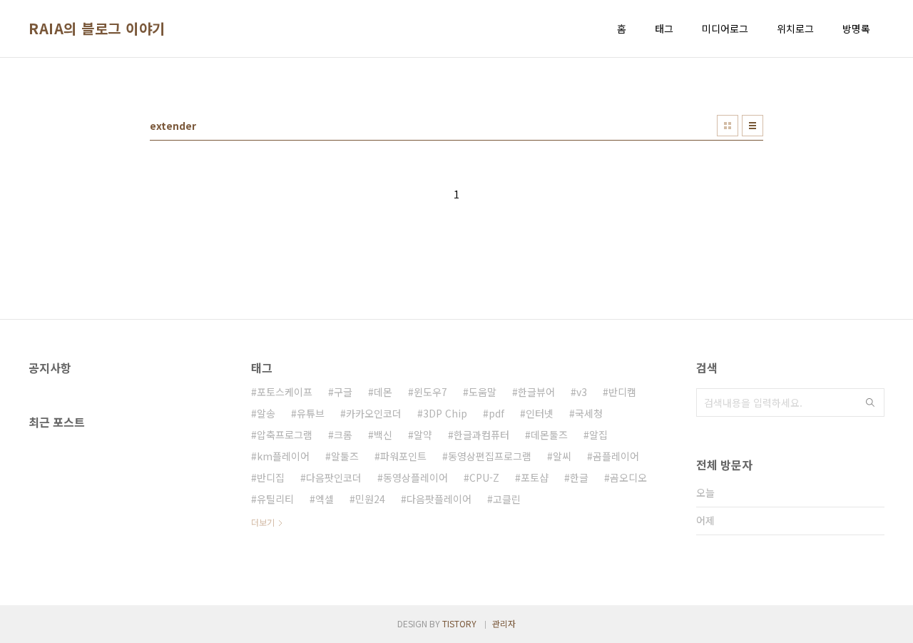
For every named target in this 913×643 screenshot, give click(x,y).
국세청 (589, 413)
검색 (870, 402)
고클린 (507, 499)
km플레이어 (283, 456)
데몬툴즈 (549, 434)
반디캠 (622, 392)
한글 (579, 477)
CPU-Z (484, 477)
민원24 (370, 499)
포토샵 (535, 477)
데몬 (383, 392)
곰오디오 (628, 477)
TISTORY (459, 623)
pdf (496, 413)
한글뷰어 (536, 392)
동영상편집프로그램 (489, 456)
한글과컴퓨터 (481, 434)
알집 (598, 434)
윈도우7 (430, 392)
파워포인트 (403, 456)
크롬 (343, 434)
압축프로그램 (284, 434)
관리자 (504, 623)
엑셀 (324, 499)
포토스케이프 (284, 392)
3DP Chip (445, 413)
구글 (343, 392)
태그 (664, 28)
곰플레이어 (616, 456)
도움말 (482, 392)
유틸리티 (275, 499)
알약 (423, 434)
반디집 (271, 477)
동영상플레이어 (415, 477)
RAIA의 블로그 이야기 (97, 29)
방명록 (856, 28)
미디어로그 (725, 28)
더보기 (263, 522)
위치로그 (795, 28)
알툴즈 (345, 456)
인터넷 (540, 413)
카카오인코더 (374, 413)
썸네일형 (727, 125)
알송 (266, 413)
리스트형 (752, 125)
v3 (581, 392)
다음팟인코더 (334, 477)
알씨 (562, 456)
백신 (383, 434)
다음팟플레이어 (439, 499)
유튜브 (311, 413)
